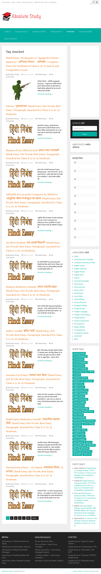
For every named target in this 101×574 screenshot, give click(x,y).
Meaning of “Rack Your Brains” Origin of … (50, 561)
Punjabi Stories (85, 32)
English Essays (10, 39)
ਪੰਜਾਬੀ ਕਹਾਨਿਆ (86, 451)
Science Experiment (81, 321)
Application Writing (80, 378)
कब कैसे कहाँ (70, 32)
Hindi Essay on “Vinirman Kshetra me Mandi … (15, 542)
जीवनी (76, 339)
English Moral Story (80, 390)
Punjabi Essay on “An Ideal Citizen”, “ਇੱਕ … (83, 547)
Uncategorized (79, 330)
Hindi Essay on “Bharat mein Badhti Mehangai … (15, 551)
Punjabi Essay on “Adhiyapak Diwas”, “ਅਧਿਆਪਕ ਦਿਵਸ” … (81, 562)
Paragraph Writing (80, 305)
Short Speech (79, 324)
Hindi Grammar (79, 287)
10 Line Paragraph (80, 362)
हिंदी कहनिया (83, 445)
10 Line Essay (78, 359)
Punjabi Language (80, 312)
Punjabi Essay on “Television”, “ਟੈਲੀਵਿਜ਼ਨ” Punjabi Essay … (82, 556)
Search (84, 134)
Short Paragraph (79, 439)
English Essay (78, 384)
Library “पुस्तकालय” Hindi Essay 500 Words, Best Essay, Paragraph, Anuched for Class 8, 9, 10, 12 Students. (33, 110)
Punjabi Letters (39, 32)
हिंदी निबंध (92, 445)
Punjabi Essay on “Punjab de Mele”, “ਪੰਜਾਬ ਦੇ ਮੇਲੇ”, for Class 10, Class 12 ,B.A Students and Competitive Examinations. (85, 473)
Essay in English (79, 402)
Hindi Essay (77, 411)
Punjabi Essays (21, 32)
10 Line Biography (80, 356)
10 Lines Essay (78, 366)
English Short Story (80, 399)
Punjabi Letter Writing (82, 315)
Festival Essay (78, 405)
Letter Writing (79, 299)
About (13, 2)
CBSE (76, 256)
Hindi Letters (79, 290)
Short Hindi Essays (27, 2)
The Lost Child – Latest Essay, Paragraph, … (46, 545)
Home (6, 32)
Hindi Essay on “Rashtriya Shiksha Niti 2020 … (15, 556)
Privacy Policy (6, 2)
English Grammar (80, 269)
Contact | (86, 571)
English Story (79, 275)
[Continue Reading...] (44, 94)
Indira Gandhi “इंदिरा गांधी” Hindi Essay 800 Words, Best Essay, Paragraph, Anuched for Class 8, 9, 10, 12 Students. (34, 335)
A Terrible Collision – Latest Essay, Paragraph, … (47, 556)
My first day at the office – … (45, 541)
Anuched (76, 375)
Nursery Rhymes (80, 302)
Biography (77, 381)
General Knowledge (81, 281)
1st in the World (79, 353)
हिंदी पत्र (76, 448)
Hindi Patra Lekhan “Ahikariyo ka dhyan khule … (16, 562)
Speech (88, 442)
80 (28, 518)
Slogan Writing (79, 327)
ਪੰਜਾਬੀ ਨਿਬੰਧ (77, 454)
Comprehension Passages (83, 259)
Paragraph (77, 427)
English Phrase (79, 272)
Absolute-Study (13, 74)
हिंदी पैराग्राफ (84, 448)
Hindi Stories (52, 2)
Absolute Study (7, 571)
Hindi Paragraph (79, 418)
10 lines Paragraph (80, 369)
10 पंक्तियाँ (90, 372)
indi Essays (77, 424)
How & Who (78, 296)
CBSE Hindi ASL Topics (41, 2)
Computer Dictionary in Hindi (84, 263)
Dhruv (76, 493)
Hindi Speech (78, 421)
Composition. (88, 381)
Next (34, 518)
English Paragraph (80, 393)
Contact (18, 2)
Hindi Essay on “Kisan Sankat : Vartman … (16, 547)
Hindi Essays (56, 32)
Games (76, 278)
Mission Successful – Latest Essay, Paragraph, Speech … (47, 551)
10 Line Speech (79, 372)
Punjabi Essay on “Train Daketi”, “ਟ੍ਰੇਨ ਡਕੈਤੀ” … (81, 551)
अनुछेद (75, 445)
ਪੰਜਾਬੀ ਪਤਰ (87, 454)
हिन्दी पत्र (76, 451)
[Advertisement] (84, 81)
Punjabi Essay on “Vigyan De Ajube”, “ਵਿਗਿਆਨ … (81, 542)
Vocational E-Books (81, 333)
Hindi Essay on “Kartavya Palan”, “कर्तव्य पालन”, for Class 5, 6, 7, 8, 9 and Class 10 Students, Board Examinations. (85, 498)
